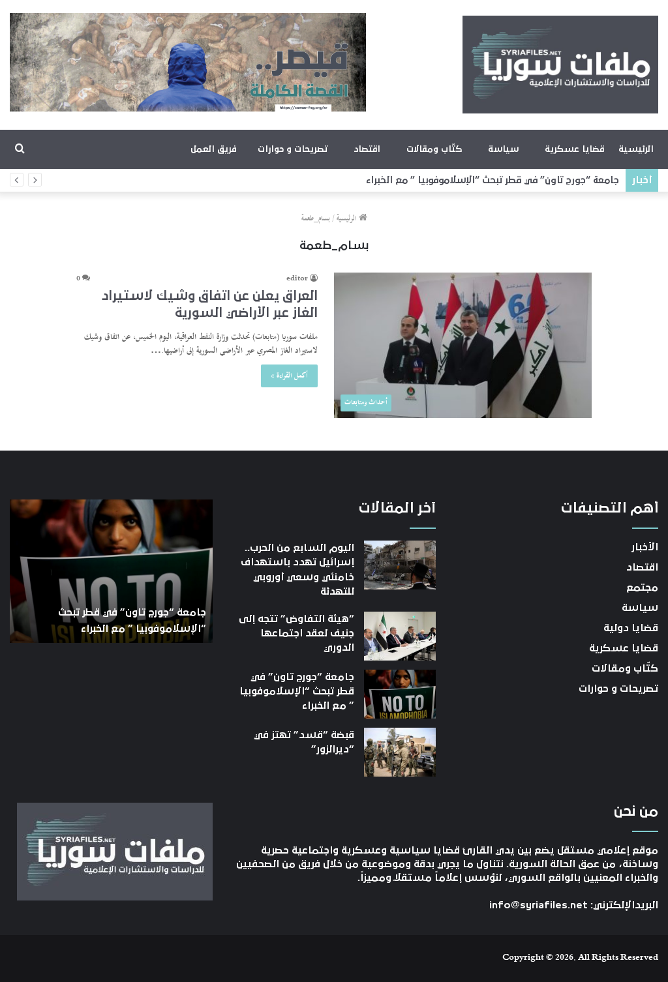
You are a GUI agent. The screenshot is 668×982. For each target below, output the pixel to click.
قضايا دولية (630, 627)
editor (297, 279)
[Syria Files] (560, 64)
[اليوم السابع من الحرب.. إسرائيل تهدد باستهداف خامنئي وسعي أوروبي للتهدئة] (400, 565)
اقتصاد (367, 149)
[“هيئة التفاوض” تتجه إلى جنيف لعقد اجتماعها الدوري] (400, 636)
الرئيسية (636, 149)
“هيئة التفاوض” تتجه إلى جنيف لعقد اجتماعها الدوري (296, 633)
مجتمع (642, 587)
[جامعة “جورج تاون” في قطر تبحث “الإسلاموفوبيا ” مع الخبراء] (400, 694)
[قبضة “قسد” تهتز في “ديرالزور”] (400, 752)
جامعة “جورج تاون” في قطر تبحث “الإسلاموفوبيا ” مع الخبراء (492, 180)
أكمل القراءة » (289, 376)
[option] (111, 571)
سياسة (503, 149)
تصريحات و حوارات (292, 149)
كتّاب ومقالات (434, 149)
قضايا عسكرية (574, 149)
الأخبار (644, 547)
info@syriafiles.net (538, 905)
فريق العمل (213, 149)
